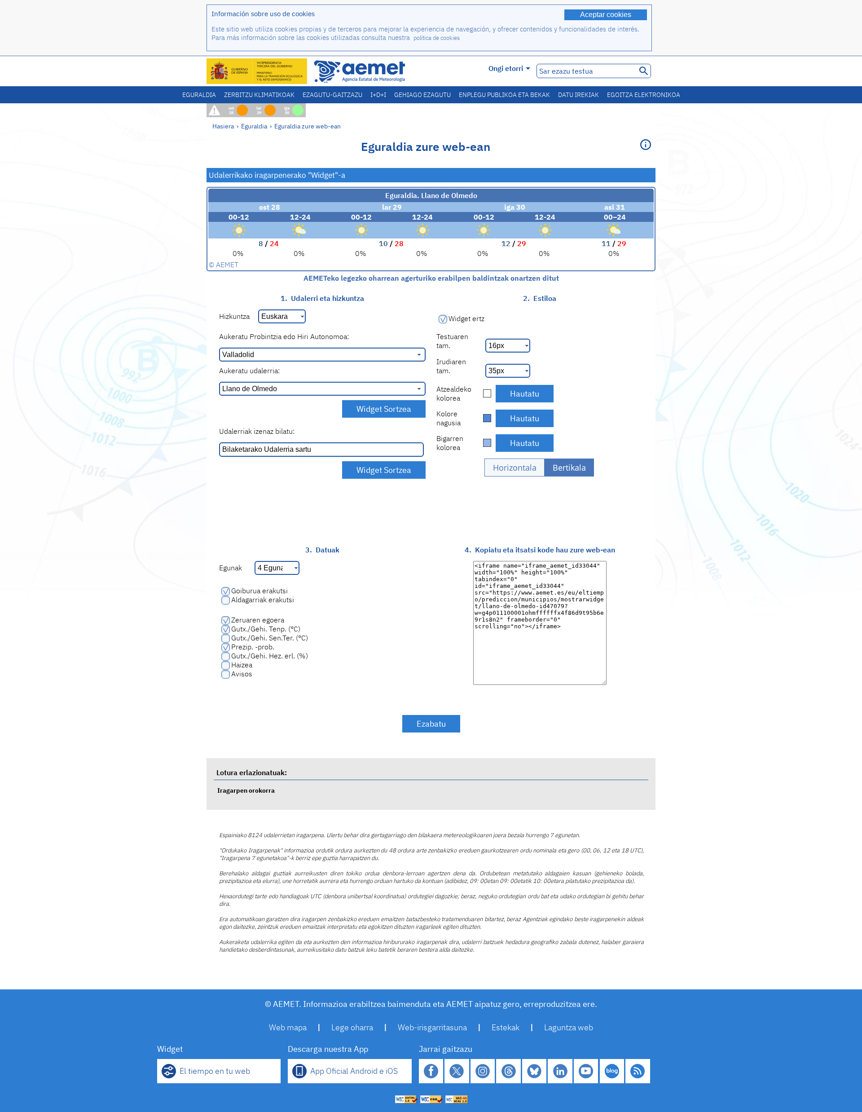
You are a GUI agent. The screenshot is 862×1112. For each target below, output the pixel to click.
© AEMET (223, 264)
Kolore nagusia (448, 418)
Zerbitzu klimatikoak (259, 95)
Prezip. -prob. (252, 646)
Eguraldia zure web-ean (307, 126)
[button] (514, 468)
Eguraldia (199, 95)
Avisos (241, 673)
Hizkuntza (234, 316)
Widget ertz (466, 318)
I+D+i (378, 95)
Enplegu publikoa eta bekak (504, 95)
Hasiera (223, 126)
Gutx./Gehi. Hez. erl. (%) (269, 655)
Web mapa (288, 1027)
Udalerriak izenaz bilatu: (257, 431)
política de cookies (436, 38)
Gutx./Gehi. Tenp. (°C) (265, 628)
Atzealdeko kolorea (453, 393)
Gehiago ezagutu (422, 95)
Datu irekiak (578, 95)
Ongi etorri (505, 68)
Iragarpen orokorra (246, 790)
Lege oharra (352, 1027)
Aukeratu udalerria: (249, 370)
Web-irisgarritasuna (432, 1027)
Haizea (241, 664)
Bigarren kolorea (449, 443)
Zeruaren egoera (257, 619)
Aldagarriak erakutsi (262, 599)
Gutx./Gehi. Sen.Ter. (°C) (269, 637)
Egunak (230, 567)
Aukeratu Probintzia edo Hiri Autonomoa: (284, 336)
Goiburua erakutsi (259, 590)
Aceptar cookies (605, 14)
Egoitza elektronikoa (643, 95)
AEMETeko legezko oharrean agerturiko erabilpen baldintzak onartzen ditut (431, 278)
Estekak (505, 1027)
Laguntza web (568, 1027)
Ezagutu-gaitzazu (332, 95)
